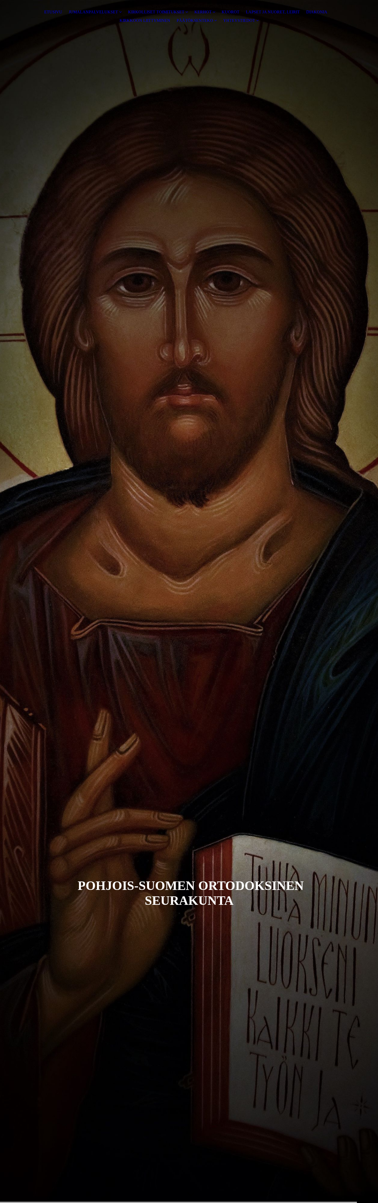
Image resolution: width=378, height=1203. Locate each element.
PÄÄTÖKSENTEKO (195, 20)
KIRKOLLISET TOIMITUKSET (156, 12)
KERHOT (203, 12)
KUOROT (230, 12)
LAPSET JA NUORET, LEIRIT (273, 12)
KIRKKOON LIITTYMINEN (145, 20)
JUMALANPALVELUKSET (93, 12)
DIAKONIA (316, 12)
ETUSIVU (53, 12)
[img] (189, 601)
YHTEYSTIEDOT (239, 20)
